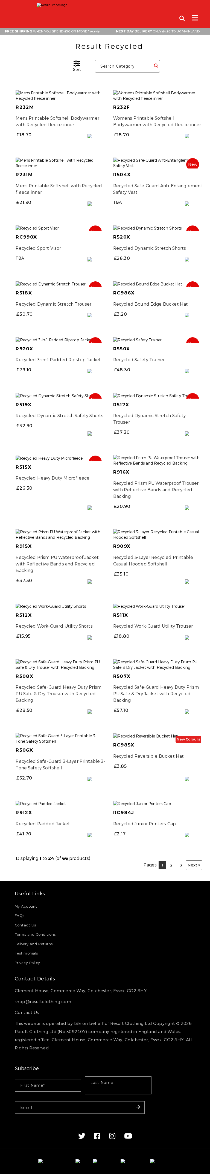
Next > (194, 865)
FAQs (20, 915)
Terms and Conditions (35, 934)
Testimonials (26, 953)
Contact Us (25, 925)
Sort (77, 69)
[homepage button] (105, 3)
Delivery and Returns (34, 944)
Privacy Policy (27, 963)
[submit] (156, 66)
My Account (26, 906)
